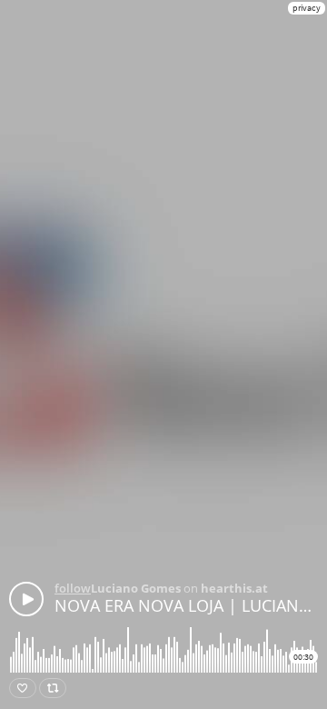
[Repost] (52, 688)
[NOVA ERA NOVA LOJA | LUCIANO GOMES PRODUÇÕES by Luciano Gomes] (26, 599)
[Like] (22, 688)
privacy (306, 8)
